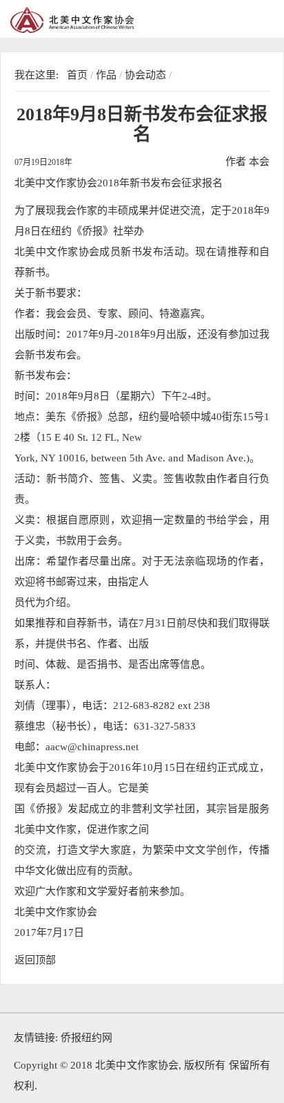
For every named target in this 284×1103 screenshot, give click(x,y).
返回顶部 (35, 959)
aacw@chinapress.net (92, 746)
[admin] (103, 20)
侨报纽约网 (86, 1037)
